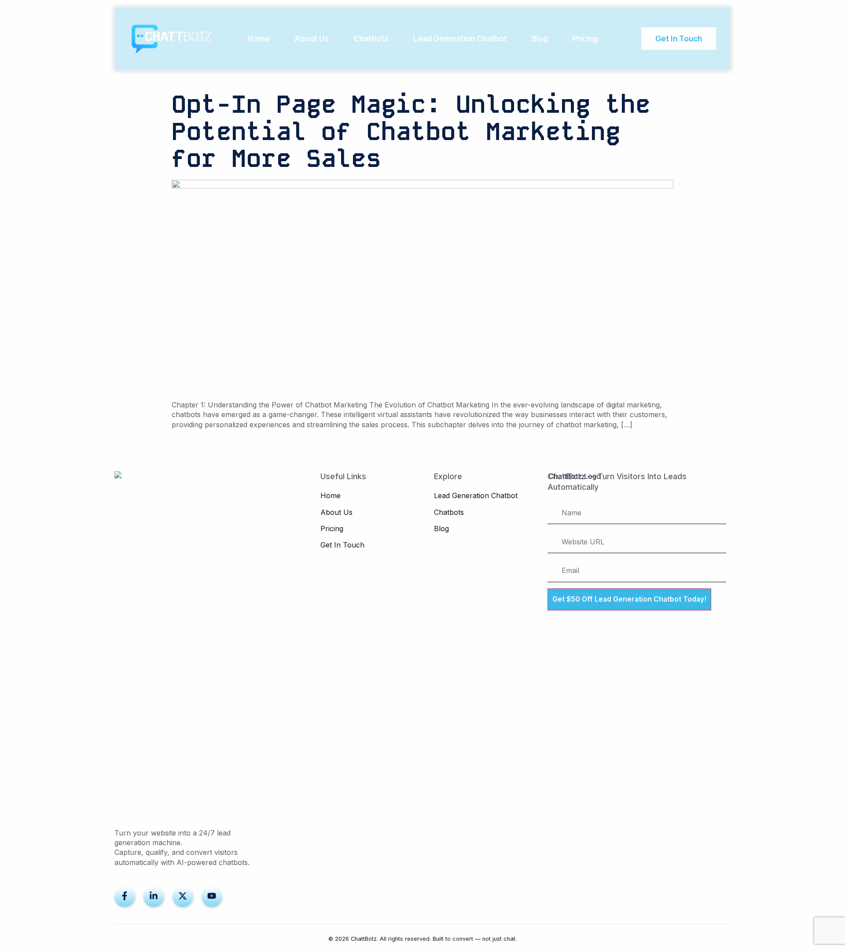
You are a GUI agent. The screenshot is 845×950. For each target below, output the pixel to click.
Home (258, 38)
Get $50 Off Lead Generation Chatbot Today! (629, 599)
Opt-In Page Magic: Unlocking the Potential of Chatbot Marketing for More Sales (411, 131)
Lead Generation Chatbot (460, 38)
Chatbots (371, 38)
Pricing (585, 38)
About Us (311, 38)
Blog (540, 38)
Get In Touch (342, 544)
